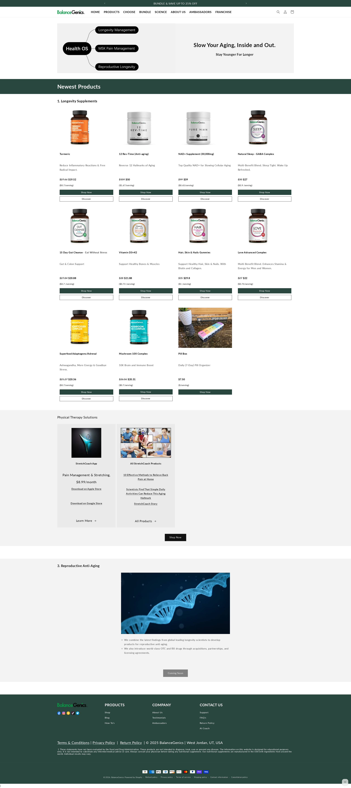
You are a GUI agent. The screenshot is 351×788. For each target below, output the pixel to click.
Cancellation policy (239, 777)
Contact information (219, 777)
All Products (143, 521)
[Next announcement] (246, 3)
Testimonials (159, 717)
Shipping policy (200, 777)
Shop (107, 712)
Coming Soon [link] (175, 673)
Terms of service (183, 777)
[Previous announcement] (105, 3)
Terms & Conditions (73, 742)
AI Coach (205, 728)
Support (204, 712)
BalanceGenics (117, 777)
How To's (110, 723)
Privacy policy (167, 777)
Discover (86, 199)
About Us (157, 712)
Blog (107, 717)
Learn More (84, 520)
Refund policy (151, 777)
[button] (278, 12)
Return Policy (207, 723)
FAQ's (203, 717)
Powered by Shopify (133, 777)
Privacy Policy (104, 742)
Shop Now (86, 192)
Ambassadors (159, 723)
